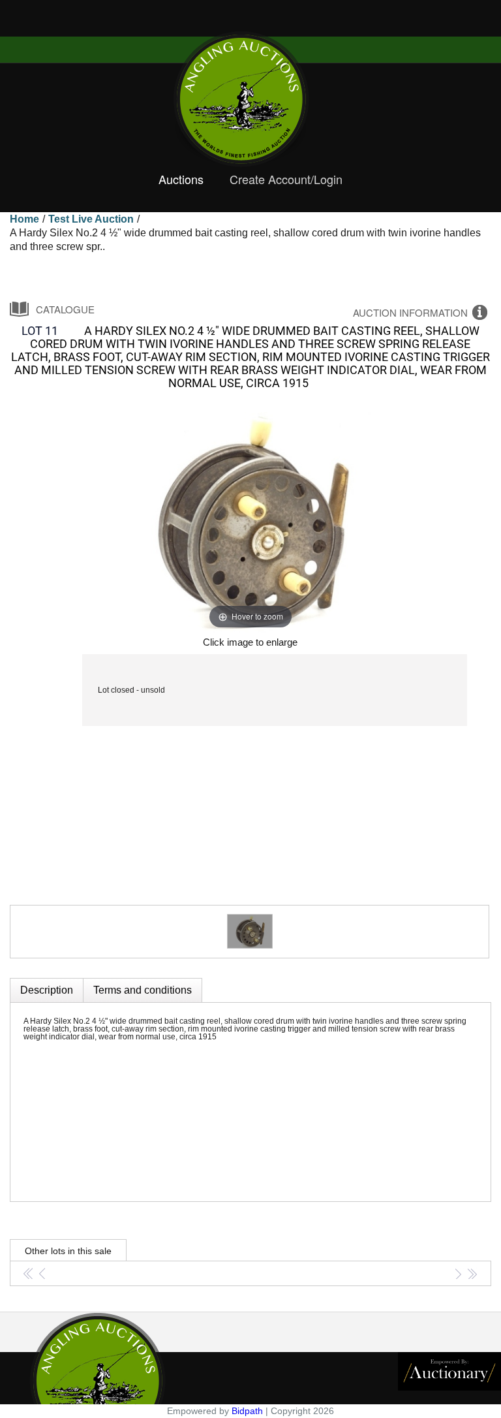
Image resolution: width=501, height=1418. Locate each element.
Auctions (181, 179)
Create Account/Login (286, 179)
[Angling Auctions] (250, 99)
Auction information (410, 312)
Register (44, 23)
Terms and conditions (142, 990)
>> (471, 1274)
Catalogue (65, 309)
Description (46, 990)
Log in (11, 23)
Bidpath (247, 1411)
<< (28, 1274)
